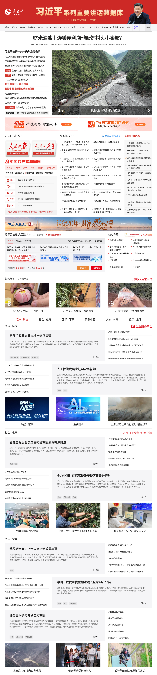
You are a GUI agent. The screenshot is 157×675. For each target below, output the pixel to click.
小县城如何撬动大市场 (83, 44)
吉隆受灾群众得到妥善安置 (21, 98)
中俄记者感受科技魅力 (78, 670)
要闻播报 (65, 135)
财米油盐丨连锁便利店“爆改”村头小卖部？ (78, 38)
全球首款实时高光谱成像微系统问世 (19, 365)
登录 (148, 27)
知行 (18, 168)
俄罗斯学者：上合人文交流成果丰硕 (33, 549)
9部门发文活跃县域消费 (39, 44)
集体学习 (30, 173)
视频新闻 (10, 278)
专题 (7, 98)
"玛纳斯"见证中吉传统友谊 (34, 57)
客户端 (115, 27)
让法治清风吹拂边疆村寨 (118, 465)
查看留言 (83, 268)
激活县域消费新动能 (100, 44)
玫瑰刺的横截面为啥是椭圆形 (17, 385)
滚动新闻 (67, 497)
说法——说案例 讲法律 (142, 260)
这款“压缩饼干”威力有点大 (129, 310)
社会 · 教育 (45, 319)
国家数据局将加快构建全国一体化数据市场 (125, 359)
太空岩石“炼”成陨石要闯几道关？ (18, 372)
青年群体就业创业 (117, 267)
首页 (7, 27)
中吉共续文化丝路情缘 (36, 61)
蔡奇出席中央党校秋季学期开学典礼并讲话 (24, 66)
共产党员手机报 (45, 212)
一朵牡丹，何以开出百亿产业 (27, 310)
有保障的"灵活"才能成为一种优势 (31, 107)
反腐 (12, 199)
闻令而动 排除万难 (116, 618)
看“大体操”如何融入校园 (14, 492)
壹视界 (41, 168)
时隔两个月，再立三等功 (118, 638)
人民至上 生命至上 (116, 612)
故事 (25, 168)
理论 (12, 180)
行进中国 (113, 260)
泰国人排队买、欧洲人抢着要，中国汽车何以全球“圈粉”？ (139, 152)
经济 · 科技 (22, 319)
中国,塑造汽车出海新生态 (16, 80)
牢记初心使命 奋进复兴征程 (119, 255)
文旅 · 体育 (112, 319)
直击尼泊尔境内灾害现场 (27, 670)
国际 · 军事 (68, 319)
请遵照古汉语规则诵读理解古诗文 (19, 479)
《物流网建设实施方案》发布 (120, 439)
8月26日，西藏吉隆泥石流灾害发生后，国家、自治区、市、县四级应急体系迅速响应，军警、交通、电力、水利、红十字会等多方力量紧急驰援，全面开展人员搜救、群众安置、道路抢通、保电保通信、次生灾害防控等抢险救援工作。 (54, 451)
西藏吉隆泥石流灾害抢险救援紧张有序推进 (38, 442)
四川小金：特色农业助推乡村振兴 (78, 531)
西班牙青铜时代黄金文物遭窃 (120, 552)
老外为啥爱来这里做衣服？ (104, 184)
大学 (74, 497)
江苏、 (97, 247)
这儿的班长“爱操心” (116, 632)
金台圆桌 (78, 424)
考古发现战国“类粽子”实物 (15, 472)
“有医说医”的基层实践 (117, 452)
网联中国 (90, 319)
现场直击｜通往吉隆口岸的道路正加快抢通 (139, 159)
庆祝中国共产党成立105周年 (141, 241)
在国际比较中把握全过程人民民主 (27, 71)
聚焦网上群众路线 (75, 241)
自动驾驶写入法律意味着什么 (17, 392)
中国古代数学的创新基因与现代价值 (19, 485)
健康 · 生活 (135, 319)
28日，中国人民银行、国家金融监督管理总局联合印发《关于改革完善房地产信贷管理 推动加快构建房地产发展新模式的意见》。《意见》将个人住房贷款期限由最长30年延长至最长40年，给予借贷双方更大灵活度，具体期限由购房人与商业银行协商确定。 (54, 344)
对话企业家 (14, 357)
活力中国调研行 (139, 253)
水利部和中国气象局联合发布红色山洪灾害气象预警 (139, 166)
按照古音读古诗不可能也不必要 (18, 498)
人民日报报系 (12, 135)
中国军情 (28, 637)
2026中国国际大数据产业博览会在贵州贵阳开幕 (105, 110)
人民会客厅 (25, 357)
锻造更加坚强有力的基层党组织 (31, 187)
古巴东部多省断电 (115, 558)
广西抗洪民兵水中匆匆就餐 (78, 310)
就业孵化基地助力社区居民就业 (121, 459)
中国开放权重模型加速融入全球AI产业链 (84, 582)
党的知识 (49, 173)
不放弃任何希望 (40, 98)
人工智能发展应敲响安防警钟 (76, 369)
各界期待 (20, 57)
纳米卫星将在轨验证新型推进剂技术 (19, 379)
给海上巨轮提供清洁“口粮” (119, 332)
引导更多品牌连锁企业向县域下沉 (62, 44)
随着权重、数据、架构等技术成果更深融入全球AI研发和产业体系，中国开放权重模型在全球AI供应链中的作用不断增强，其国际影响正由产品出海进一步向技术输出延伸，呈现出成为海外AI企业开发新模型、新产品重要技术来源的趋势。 (101, 590)
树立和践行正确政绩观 (142, 247)
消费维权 (35, 357)
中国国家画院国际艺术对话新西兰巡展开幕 (125, 572)
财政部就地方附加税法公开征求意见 (123, 339)
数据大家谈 (27, 424)
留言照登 (98, 241)
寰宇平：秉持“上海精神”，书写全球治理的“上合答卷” (139, 189)
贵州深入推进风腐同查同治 (29, 199)
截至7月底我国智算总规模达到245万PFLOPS (26, 113)
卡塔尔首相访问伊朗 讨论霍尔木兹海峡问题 (126, 565)
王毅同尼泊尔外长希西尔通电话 (106, 142)
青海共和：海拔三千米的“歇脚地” (106, 201)
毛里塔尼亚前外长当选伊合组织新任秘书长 (22, 592)
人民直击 (136, 267)
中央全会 (9, 173)
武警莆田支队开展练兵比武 (130, 670)
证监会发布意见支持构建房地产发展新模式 (125, 345)
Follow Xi (66, 20)
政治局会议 (19, 173)
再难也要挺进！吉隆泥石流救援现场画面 (139, 174)
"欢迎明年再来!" (12, 94)
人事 (12, 193)
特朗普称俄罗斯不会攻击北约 (120, 545)
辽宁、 (85, 247)
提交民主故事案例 (54, 235)
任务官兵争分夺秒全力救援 (27, 615)
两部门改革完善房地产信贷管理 (30, 336)
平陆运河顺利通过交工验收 (137, 195)
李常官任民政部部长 (26, 193)
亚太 (65, 604)
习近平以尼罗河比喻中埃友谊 (16, 61)
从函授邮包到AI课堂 (27, 531)
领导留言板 (11, 234)
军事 (14, 539)
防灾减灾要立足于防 (26, 180)
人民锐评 (31, 27)
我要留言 (96, 268)
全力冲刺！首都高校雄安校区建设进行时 (84, 475)
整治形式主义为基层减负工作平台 (22, 212)
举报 (129, 27)
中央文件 (93, 20)
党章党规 (39, 173)
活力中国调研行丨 (100, 159)
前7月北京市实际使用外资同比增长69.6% (125, 352)
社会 (7, 432)
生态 (65, 391)
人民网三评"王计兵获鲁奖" (17, 103)
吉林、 (91, 247)
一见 (32, 168)
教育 (14, 432)
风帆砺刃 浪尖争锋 (116, 625)
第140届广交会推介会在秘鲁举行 (18, 579)
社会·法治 (13, 464)
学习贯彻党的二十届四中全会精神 (118, 248)
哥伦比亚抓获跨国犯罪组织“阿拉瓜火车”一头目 (24, 585)
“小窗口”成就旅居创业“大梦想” (74, 201)
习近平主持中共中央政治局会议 (22, 51)
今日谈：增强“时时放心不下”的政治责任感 (139, 181)
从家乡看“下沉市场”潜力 (117, 44)
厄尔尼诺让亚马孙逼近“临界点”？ (129, 424)
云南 (78, 250)
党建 (12, 187)
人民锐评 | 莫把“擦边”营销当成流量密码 (139, 203)
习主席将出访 (10, 57)
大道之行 (51, 168)
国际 (7, 539)
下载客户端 (39, 235)
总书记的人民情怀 (117, 240)
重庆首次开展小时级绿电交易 (129, 531)
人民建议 (23, 234)
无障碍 (122, 27)
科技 (59, 391)
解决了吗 (88, 241)
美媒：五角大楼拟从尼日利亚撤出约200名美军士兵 (26, 605)
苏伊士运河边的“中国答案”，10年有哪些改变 (139, 211)
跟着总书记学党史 (79, 20)
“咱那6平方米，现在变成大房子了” (122, 445)
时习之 (9, 168)
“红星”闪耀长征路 (25, 206)
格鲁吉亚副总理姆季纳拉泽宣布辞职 (19, 598)
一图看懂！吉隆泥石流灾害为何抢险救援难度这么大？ (139, 144)
